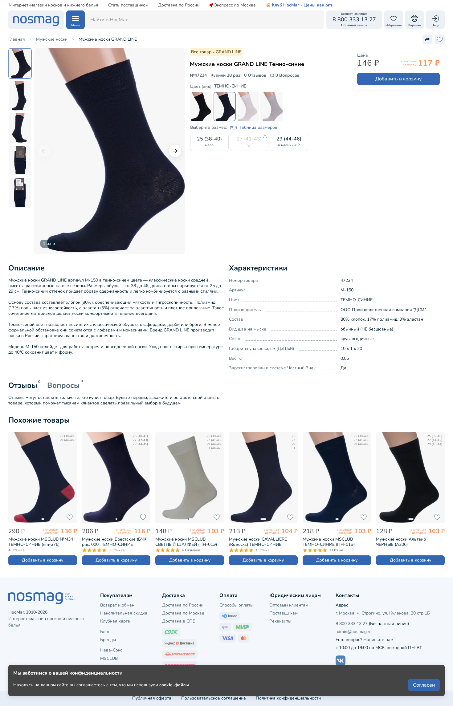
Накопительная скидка (123, 613)
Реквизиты (280, 621)
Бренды (108, 640)
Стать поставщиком (128, 5)
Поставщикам (283, 613)
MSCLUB (109, 658)
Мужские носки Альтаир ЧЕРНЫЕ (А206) (401, 541)
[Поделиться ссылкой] (427, 39)
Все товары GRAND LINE (216, 52)
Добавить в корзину (398, 78)
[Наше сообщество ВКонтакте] (340, 660)
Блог (105, 632)
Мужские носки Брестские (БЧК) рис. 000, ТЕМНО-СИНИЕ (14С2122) (115, 541)
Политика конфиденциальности (288, 698)
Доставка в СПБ (178, 621)
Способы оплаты (236, 605)
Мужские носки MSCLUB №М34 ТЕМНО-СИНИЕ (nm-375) (40, 541)
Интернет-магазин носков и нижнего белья (53, 5)
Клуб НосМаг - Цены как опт (302, 5)
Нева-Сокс (111, 650)
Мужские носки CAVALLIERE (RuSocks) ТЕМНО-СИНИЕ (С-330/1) (258, 541)
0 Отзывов (255, 75)
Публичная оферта (151, 698)
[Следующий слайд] (175, 151)
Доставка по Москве (183, 613)
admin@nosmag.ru (354, 632)
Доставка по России (178, 5)
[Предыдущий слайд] (44, 151)
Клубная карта (115, 621)
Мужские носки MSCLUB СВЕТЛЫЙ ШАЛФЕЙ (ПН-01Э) (186, 541)
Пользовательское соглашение (213, 698)
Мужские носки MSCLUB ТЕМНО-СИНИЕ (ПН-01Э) (329, 541)
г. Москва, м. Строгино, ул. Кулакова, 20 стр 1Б (383, 613)
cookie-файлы (174, 685)
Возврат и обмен (117, 605)
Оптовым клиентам (288, 605)
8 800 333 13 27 (352, 624)
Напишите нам (378, 640)
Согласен (424, 685)
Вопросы (63, 385)
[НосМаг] (36, 19)
